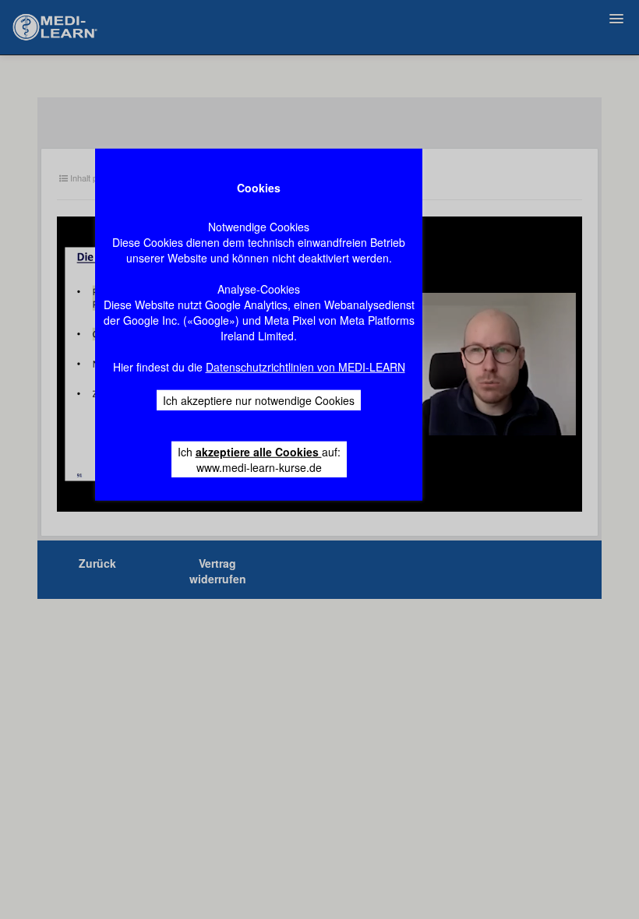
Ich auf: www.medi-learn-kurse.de (259, 459)
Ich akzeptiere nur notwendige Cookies (259, 400)
